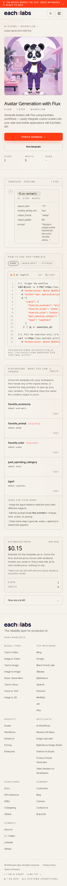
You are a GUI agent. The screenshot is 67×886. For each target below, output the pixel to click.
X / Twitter (9, 835)
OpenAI (40, 684)
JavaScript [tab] (29, 263)
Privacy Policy (49, 865)
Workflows (9, 732)
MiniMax (40, 697)
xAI (38, 703)
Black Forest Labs (45, 665)
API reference (11, 794)
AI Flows (10, 26)
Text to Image (11, 665)
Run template (33, 146)
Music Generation (13, 678)
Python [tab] (47, 263)
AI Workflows (43, 725)
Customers (42, 788)
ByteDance (42, 678)
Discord (8, 829)
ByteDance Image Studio (49, 745)
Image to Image (12, 671)
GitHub (7, 814)
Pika (38, 710)
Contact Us (42, 807)
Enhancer (9, 738)
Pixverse (40, 690)
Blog (38, 794)
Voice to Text (11, 690)
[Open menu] (59, 13)
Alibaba (40, 671)
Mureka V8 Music (45, 732)
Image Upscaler (44, 738)
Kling (38, 652)
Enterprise (9, 751)
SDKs (7, 801)
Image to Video (12, 658)
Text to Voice (11, 684)
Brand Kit (41, 814)
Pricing (7, 745)
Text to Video (11, 652)
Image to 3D (10, 697)
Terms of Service (12, 869)
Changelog (10, 807)
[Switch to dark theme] (50, 13)
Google (40, 658)
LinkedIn (8, 842)
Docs (7, 788)
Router (7, 725)
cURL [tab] (13, 263)
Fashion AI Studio (45, 751)
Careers (40, 801)
